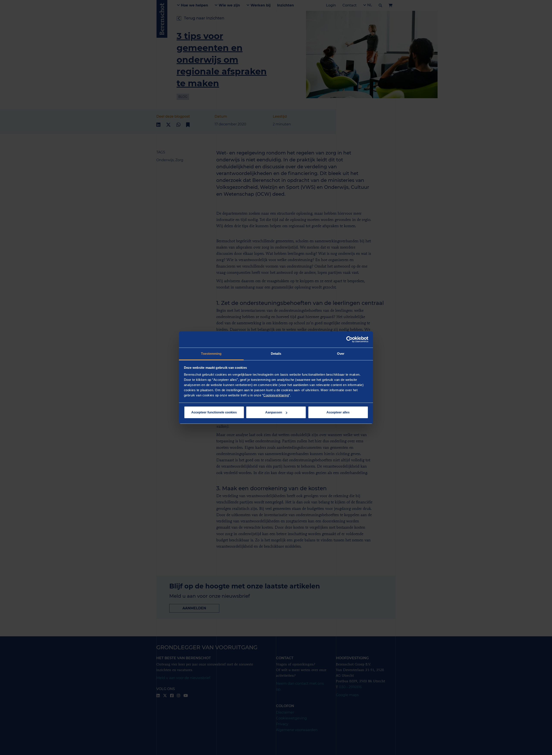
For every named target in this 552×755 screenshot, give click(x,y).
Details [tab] (276, 353)
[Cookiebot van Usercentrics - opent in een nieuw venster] (349, 339)
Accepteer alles (338, 412)
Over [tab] (340, 353)
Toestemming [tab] (211, 353)
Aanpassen (273, 412)
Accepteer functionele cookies (214, 412)
